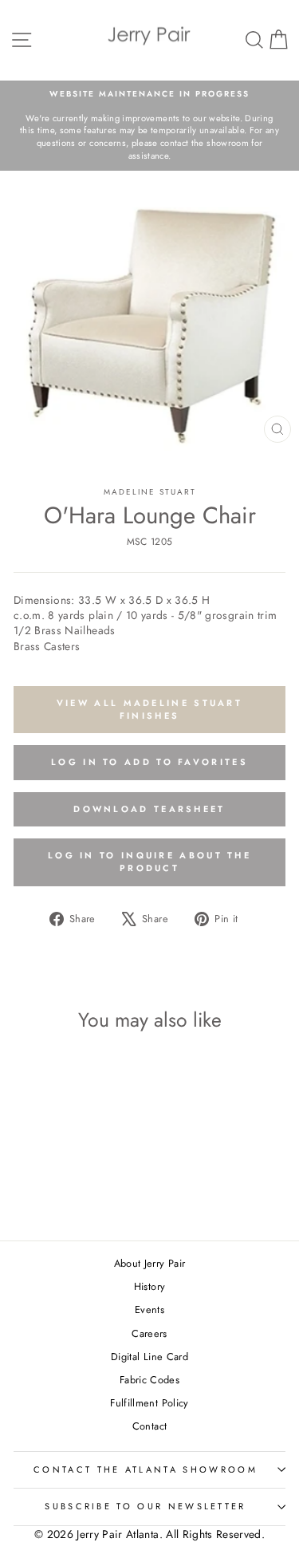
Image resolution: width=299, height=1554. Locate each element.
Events (149, 1309)
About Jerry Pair (150, 1263)
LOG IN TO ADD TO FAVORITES (149, 761)
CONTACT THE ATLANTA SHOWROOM (145, 1469)
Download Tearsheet (149, 809)
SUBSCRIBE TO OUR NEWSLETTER (145, 1506)
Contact (149, 1426)
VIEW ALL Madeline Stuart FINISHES (149, 709)
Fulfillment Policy (149, 1402)
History (149, 1286)
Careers (149, 1333)
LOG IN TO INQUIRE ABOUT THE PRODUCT (149, 861)
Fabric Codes (149, 1379)
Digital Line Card (149, 1356)
